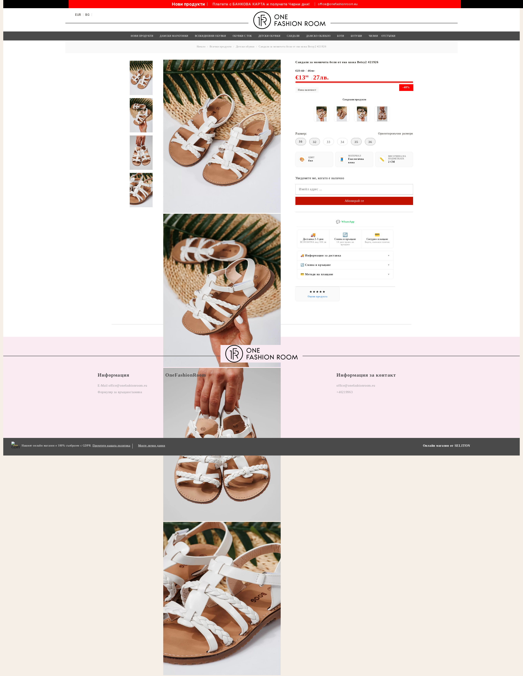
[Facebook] (339, 405)
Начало (201, 46)
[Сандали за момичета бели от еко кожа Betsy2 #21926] (141, 78)
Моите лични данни (151, 445)
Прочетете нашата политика (111, 445)
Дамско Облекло (318, 36)
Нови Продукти (142, 36)
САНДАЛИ (293, 36)
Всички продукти (221, 46)
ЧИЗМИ (373, 36)
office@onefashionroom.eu (338, 4)
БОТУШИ (356, 36)
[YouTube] (363, 405)
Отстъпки (388, 36)
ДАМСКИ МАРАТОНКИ (174, 36)
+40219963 (344, 392)
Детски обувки (245, 46)
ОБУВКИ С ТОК (242, 36)
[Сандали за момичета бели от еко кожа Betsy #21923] (362, 114)
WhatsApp (345, 222)
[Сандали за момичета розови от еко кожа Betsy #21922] (382, 114)
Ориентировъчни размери (395, 133)
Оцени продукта (317, 296)
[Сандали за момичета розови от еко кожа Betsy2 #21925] (321, 114)
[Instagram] (351, 405)
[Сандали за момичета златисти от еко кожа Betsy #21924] (342, 114)
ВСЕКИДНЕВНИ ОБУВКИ (210, 36)
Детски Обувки (269, 36)
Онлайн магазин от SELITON (446, 445)
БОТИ (340, 36)
